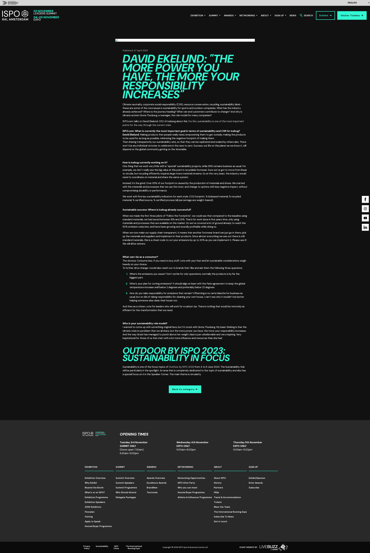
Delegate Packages (126, 497)
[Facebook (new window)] (365, 199)
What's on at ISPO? (95, 492)
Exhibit (323, 15)
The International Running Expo (230, 512)
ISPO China (116, 547)
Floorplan (89, 512)
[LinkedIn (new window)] (365, 227)
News (293, 15)
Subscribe (254, 487)
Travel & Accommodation (227, 497)
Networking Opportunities (191, 478)
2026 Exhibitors (93, 507)
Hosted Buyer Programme (98, 526)
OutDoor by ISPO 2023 (181, 366)
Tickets (218, 502)
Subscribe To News (224, 516)
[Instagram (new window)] (365, 208)
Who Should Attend (126, 492)
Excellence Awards (156, 483)
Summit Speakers (125, 483)
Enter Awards (256, 483)
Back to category (183, 389)
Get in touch (220, 521)
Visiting (89, 516)
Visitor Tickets (350, 15)
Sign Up (279, 15)
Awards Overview (156, 478)
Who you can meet (187, 487)
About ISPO (220, 478)
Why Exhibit (91, 483)
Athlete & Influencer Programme (195, 497)
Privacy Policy (86, 547)
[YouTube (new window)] (365, 217)
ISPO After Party (186, 483)
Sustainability (102, 546)
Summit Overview (125, 478)
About (265, 15)
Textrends (152, 492)
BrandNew (152, 487)
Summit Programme (126, 487)
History (217, 483)
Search (308, 15)
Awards (229, 15)
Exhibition (197, 15)
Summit (213, 15)
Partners (218, 487)
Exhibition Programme (96, 497)
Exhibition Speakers (95, 502)
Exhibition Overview (95, 478)
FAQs (216, 492)
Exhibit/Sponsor (257, 478)
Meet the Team (222, 507)
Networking (247, 15)
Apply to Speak (92, 521)
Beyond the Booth (94, 487)
